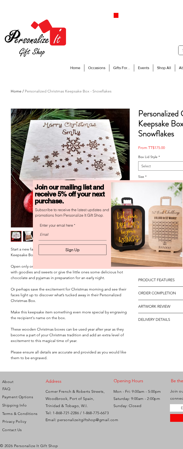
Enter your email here (56, 225)
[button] (176, 188)
